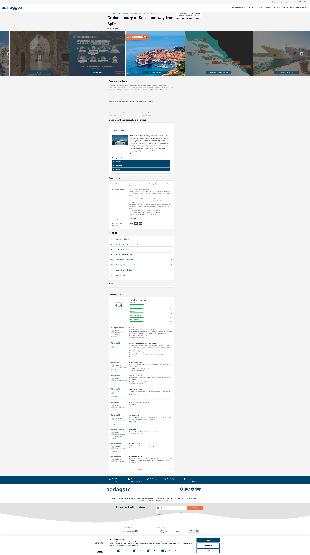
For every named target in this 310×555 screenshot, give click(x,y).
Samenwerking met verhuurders (152, 501)
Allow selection (208, 545)
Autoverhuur (288, 8)
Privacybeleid (160, 498)
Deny (208, 550)
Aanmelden (194, 508)
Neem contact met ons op (176, 498)
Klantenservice (294, 2)
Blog (166, 501)
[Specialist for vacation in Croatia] (118, 489)
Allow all (208, 540)
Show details (172, 551)
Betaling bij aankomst (173, 479)
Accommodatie (240, 8)
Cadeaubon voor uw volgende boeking (136, 480)
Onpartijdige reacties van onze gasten (193, 480)
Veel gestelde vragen (127, 498)
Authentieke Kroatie (264, 8)
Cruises (277, 8)
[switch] (135, 551)
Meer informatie (135, 154)
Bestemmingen (301, 8)
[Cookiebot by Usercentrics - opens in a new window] (99, 552)
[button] (300, 2)
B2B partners (191, 498)
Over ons (115, 498)
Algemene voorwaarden (145, 498)
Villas (251, 8)
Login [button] (286, 2)
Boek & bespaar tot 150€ (117, 480)
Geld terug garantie (155, 479)
